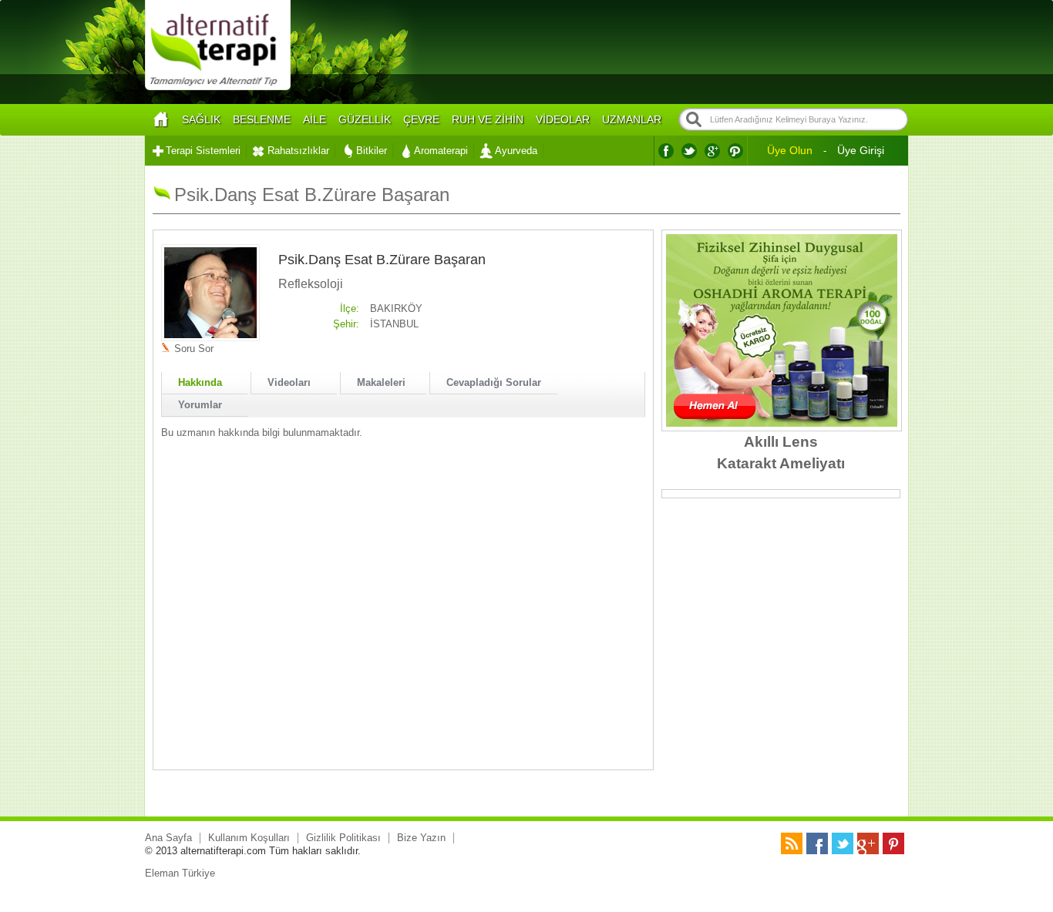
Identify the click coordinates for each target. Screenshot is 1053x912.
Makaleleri (381, 382)
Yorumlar (200, 405)
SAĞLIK (201, 119)
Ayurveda (516, 150)
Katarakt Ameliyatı (781, 463)
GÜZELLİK (364, 119)
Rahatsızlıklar (298, 150)
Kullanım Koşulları (249, 837)
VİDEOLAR (563, 119)
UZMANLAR (631, 119)
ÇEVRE (421, 119)
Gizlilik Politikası (343, 837)
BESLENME (262, 119)
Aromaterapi (441, 150)
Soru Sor (194, 348)
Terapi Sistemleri (203, 150)
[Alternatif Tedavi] (218, 88)
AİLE (314, 119)
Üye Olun (789, 150)
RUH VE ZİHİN (487, 119)
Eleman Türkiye (180, 873)
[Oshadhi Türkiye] (781, 423)
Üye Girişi (860, 150)
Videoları (289, 382)
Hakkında (200, 382)
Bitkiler (371, 150)
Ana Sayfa (168, 837)
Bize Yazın (421, 837)
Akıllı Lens (781, 442)
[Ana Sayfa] (160, 120)
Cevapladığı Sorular (493, 382)
